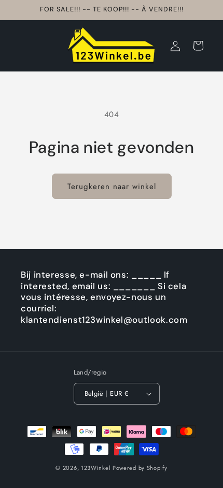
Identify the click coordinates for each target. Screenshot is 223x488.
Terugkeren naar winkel (111, 186)
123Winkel (95, 468)
